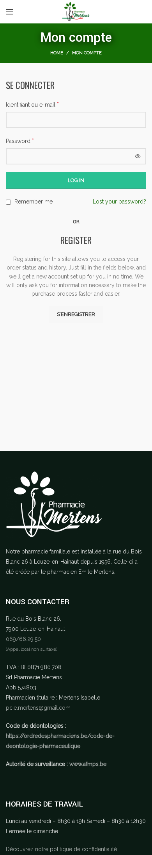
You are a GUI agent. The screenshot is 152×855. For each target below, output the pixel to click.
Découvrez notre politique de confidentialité (61, 849)
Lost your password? (119, 201)
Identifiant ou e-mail (32, 104)
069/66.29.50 (23, 639)
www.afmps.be (87, 764)
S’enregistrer (76, 314)
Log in (76, 180)
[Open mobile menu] (10, 12)
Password (20, 141)
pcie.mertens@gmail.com (38, 708)
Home (56, 52)
